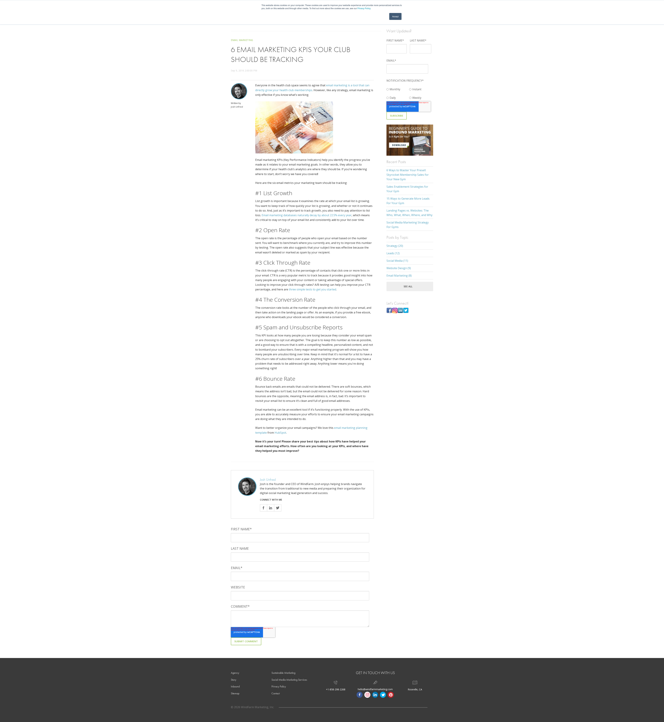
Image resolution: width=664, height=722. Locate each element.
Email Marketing (242, 40)
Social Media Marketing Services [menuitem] (289, 680)
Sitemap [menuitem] (235, 693)
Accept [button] (395, 16)
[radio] (397, 88)
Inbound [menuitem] (235, 686)
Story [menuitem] (233, 680)
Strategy (394, 246)
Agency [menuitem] (235, 673)
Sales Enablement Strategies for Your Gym (407, 189)
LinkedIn (270, 507)
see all (408, 286)
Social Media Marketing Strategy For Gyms (407, 225)
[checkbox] (409, 92)
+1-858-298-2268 (335, 689)
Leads (393, 253)
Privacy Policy (363, 8)
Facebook (263, 507)
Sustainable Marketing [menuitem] (283, 673)
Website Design (398, 268)
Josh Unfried (237, 106)
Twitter (277, 507)
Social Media (397, 261)
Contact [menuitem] (275, 693)
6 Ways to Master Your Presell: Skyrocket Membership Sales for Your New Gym (407, 174)
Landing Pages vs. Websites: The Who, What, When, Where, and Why (409, 213)
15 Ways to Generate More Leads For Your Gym (408, 201)
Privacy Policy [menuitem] (278, 686)
